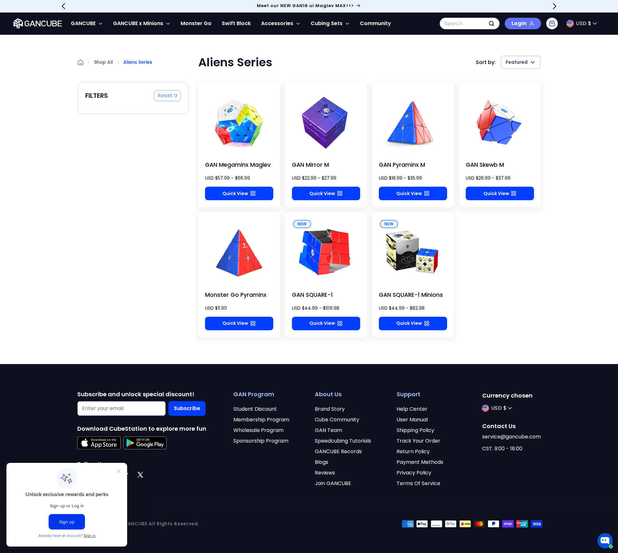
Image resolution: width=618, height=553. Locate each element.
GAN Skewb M (485, 165)
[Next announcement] (555, 6)
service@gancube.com (511, 436)
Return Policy (413, 451)
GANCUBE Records (338, 451)
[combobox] (470, 23)
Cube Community (337, 419)
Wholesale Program (258, 430)
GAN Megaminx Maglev (238, 165)
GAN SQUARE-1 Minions (411, 295)
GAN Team (328, 430)
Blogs (321, 462)
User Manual (412, 419)
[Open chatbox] (605, 540)
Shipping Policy (415, 430)
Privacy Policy (414, 472)
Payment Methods (420, 462)
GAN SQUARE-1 (312, 295)
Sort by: (486, 62)
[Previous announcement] (63, 6)
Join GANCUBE (333, 483)
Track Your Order (418, 441)
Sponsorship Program (260, 441)
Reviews (325, 472)
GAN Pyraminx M (402, 165)
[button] (552, 23)
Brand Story (330, 409)
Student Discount (255, 409)
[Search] (491, 23)
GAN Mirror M (310, 165)
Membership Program (261, 419)
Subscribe (187, 408)
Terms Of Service (418, 483)
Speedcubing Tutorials (343, 441)
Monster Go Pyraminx (236, 295)
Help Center (412, 409)
